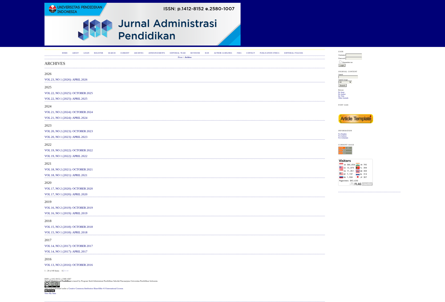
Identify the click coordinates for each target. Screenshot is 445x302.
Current (124, 53)
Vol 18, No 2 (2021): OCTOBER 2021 (68, 169)
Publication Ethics (269, 53)
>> (67, 271)
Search (112, 53)
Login (86, 53)
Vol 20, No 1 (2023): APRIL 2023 (65, 137)
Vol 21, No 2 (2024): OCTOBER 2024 (68, 112)
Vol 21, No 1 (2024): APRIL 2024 (65, 117)
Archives (138, 53)
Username (341, 55)
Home (64, 53)
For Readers (342, 134)
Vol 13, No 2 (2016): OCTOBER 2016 (68, 265)
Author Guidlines (223, 53)
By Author (342, 94)
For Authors (342, 136)
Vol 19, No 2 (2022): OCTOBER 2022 (68, 150)
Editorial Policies (293, 53)
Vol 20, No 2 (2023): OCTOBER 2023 (68, 131)
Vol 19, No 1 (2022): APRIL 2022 (65, 156)
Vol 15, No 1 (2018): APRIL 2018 (65, 232)
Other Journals (343, 98)
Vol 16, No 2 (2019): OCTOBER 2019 (68, 207)
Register (98, 53)
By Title (341, 96)
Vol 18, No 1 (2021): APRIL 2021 (65, 175)
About (75, 53)
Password (341, 58)
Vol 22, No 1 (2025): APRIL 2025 (65, 98)
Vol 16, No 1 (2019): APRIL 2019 (65, 213)
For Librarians (343, 138)
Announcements (156, 53)
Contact (250, 53)
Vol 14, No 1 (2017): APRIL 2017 (65, 251)
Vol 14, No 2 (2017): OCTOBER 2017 (68, 246)
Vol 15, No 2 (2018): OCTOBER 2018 (68, 226)
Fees (239, 53)
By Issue (341, 92)
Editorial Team (177, 53)
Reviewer (195, 53)
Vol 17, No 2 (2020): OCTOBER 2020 (68, 188)
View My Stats (50, 293)
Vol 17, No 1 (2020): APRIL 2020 (65, 194)
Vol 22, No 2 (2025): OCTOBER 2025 (68, 93)
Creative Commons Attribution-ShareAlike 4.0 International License (95, 288)
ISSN (207, 53)
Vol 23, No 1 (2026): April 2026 (65, 79)
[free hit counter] (49, 291)
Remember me (347, 62)
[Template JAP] (355, 124)
